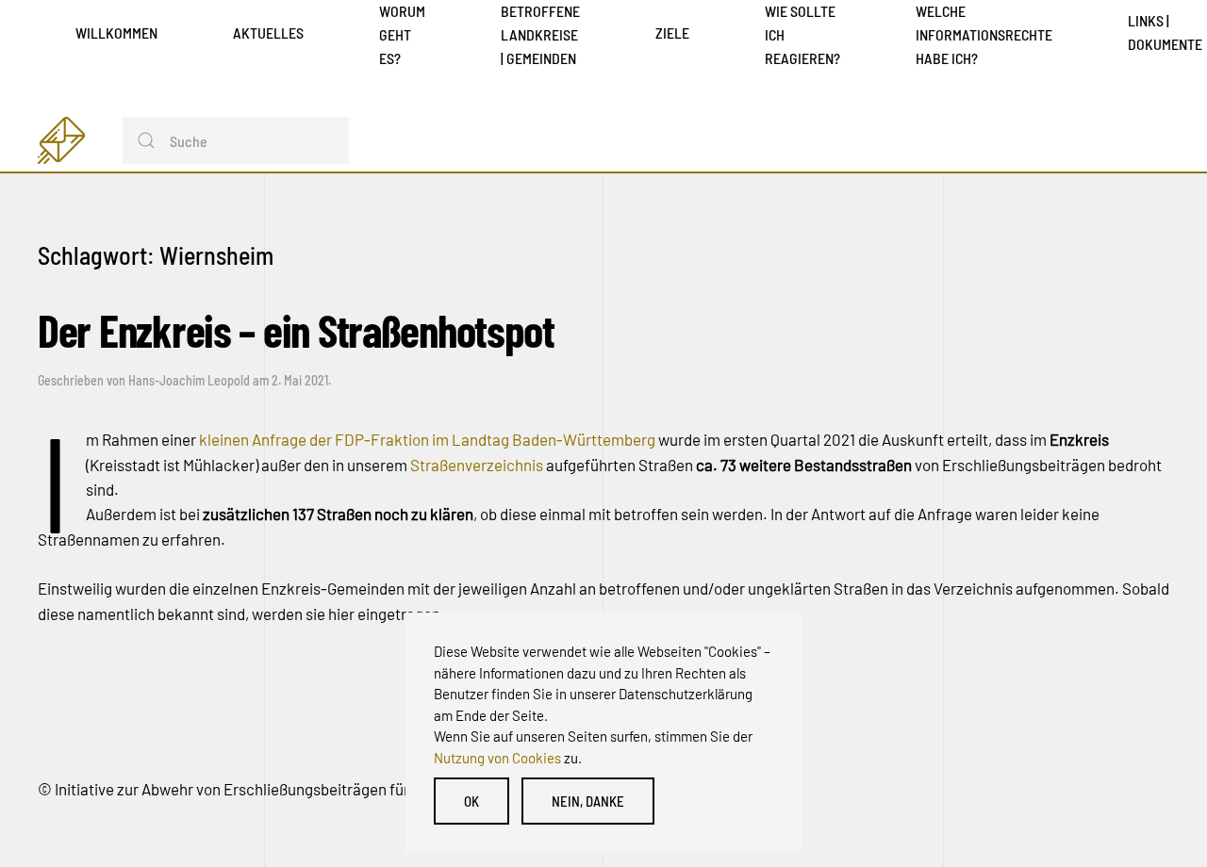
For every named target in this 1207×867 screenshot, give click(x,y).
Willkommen (116, 32)
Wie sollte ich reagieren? (802, 34)
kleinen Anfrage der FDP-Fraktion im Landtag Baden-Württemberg (427, 439)
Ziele (672, 32)
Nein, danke (588, 801)
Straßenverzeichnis (478, 464)
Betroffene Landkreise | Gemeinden (540, 34)
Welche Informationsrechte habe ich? (984, 34)
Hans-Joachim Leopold (189, 380)
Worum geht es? (402, 34)
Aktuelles (268, 32)
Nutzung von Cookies (497, 757)
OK (471, 801)
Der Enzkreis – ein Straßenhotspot (296, 330)
